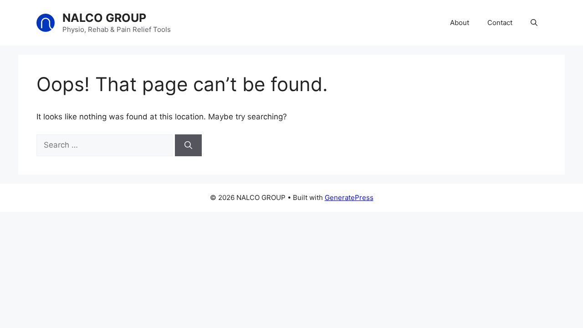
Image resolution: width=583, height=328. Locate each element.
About (459, 22)
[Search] (188, 145)
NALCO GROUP (104, 18)
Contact (499, 22)
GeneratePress (349, 197)
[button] (534, 22)
